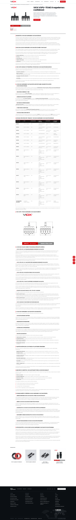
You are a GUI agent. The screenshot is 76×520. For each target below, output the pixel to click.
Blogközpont (24, 488)
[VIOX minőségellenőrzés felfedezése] (54, 489)
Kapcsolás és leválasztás (13, 496)
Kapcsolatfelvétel (19, 488)
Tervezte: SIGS (40, 518)
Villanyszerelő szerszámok (43, 498)
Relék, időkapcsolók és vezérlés (14, 499)
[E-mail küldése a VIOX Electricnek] (48, 489)
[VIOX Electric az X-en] (62, 514)
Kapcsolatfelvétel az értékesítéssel (59, 506)
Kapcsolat (52, 1)
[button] (11, 28)
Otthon (28, 1)
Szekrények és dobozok (13, 506)
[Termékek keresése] (55, 1)
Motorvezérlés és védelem (13, 498)
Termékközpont (29, 488)
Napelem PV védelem (17, 4)
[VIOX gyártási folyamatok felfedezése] (52, 489)
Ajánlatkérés (63, 1)
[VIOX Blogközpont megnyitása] (50, 489)
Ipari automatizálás (27, 496)
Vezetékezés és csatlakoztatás (14, 504)
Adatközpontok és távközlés (28, 499)
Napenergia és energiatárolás (29, 498)
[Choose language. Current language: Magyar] (58, 1)
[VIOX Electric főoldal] (13, 1)
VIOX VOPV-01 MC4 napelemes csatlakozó (59, 462)
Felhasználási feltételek (34, 518)
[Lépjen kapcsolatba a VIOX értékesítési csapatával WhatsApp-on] (74, 257)
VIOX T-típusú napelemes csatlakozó (45, 462)
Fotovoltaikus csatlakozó (24, 4)
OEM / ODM (56, 498)
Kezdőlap (11, 4)
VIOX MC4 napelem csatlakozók (31, 461)
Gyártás (56, 496)
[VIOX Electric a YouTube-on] (60, 514)
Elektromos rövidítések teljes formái (44, 501)
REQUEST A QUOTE (37, 19)
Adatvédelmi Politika (27, 518)
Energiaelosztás (12, 501)
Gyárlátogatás (57, 501)
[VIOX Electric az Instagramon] (58, 514)
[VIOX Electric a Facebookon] (56, 514)
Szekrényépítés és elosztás (28, 501)
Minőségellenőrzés (57, 499)
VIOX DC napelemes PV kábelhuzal (16, 461)
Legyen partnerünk (57, 504)
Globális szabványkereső (43, 499)
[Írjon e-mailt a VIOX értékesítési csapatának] (74, 260)
